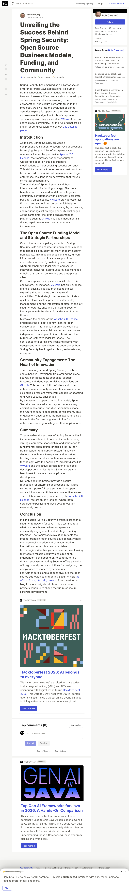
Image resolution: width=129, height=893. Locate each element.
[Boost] (6, 95)
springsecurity (28, 77)
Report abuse (60, 751)
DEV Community (26, 868)
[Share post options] (6, 104)
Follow (110, 22)
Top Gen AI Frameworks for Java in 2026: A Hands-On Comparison (52, 808)
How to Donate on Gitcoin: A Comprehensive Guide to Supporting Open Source (109, 62)
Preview (44, 743)
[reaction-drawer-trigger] (6, 67)
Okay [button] (7, 888)
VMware (66, 119)
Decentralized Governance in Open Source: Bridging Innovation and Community (109, 96)
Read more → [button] (28, 708)
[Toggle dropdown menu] (81, 600)
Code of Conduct (44, 751)
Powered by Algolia (83, 4)
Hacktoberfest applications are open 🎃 (107, 139)
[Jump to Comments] (6, 77)
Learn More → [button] (103, 169)
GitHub (46, 218)
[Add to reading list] (6, 87)
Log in (101, 3)
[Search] (12, 3)
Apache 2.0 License (66, 319)
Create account (116, 3)
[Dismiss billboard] (125, 872)
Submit (30, 743)
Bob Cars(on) (33, 14)
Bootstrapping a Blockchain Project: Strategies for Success (110, 78)
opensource (44, 77)
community (58, 77)
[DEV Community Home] (5, 3)
